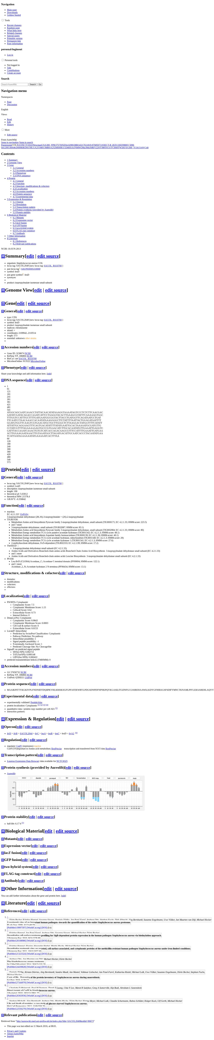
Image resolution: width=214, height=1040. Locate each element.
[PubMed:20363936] (16, 995)
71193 (102, 145)
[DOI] (44, 927)
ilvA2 (71, 733)
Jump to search (26, 142)
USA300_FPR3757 (50, 145)
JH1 (8, 147)
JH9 (11, 147)
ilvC (37, 733)
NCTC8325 (27, 145)
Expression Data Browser (23, 761)
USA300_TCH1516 (133, 147)
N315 (19, 145)
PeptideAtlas (36, 702)
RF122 (95, 147)
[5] (56, 708)
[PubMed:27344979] (16, 982)
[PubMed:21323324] (16, 954)
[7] (23, 823)
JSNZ (62, 145)
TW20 (121, 147)
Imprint (10, 1036)
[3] (44, 705)
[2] (41, 705)
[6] (76, 733)
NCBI (28, 353)
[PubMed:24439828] (16, 967)
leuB (50, 733)
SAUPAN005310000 (30, 269)
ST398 (101, 147)
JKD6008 (17, 147)
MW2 (79, 147)
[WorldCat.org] (34, 927)
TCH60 (114, 147)
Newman (37, 145)
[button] (3, 20)
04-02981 (69, 145)
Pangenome (6, 145)
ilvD (9, 733)
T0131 (108, 147)
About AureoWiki (15, 1033)
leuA (43, 733)
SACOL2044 (26, 733)
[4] (47, 705)
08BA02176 (80, 145)
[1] (39, 705)
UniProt (28, 677)
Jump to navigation (10, 142)
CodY (19, 746)
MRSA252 (50, 147)
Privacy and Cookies (16, 1031)
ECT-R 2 (109, 145)
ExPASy (24, 514)
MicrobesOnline (38, 361)
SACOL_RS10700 (53, 266)
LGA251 (35, 147)
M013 (42, 147)
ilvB (15, 733)
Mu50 (89, 147)
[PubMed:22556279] (16, 1009)
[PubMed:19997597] (16, 927)
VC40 (145, 147)
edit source (48, 256)
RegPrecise (56, 748)
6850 (96, 145)
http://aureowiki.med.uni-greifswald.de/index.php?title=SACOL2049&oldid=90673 (55, 1021)
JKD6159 (26, 147)
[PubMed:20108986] (16, 940)
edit (30, 256)
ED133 (116, 145)
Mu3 (84, 147)
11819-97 (90, 145)
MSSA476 (72, 147)
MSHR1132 (61, 147)
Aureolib (11, 773)
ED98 (122, 145)
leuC (57, 733)
